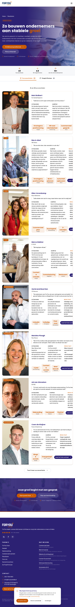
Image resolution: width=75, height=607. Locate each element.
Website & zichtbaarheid (46, 554)
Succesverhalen (28, 78)
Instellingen (48, 600)
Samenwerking (6, 551)
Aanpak (4, 548)
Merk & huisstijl (43, 550)
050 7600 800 (8, 576)
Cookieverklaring (34, 596)
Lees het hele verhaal (62, 457)
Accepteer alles (22, 600)
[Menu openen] (72, 3)
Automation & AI (44, 567)
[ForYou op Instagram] (12, 536)
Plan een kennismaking (48, 495)
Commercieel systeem (8, 554)
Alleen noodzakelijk (35, 600)
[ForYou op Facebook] (8, 536)
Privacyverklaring (23, 596)
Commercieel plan (44, 545)
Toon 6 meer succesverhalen (36, 470)
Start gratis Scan (25, 495)
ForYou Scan (6, 545)
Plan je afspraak (10, 51)
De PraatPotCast (7, 564)
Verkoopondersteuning (45, 563)
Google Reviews (48, 78)
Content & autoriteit (45, 558)
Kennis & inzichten (7, 562)
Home (4, 16)
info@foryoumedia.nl (10, 579)
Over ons (4, 559)
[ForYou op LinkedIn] (3, 536)
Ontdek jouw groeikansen (13, 47)
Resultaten (5, 556)
